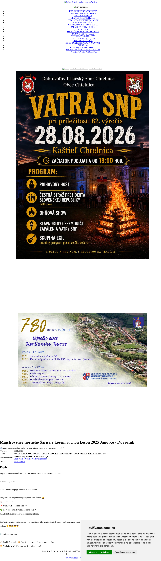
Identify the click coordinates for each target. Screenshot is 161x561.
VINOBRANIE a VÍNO (83, 22)
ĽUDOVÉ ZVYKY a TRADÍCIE (83, 11)
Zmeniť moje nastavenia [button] (125, 552)
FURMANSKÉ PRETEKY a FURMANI (83, 50)
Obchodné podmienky (76, 553)
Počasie (28, 459)
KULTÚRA (83, 29)
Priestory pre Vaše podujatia (92, 69)
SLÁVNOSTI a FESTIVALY (83, 18)
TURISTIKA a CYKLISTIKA (83, 38)
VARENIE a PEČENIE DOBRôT (83, 13)
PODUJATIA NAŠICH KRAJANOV (83, 20)
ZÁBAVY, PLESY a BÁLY (83, 34)
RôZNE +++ (83, 45)
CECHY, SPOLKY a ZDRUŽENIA (83, 25)
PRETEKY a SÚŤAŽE (83, 41)
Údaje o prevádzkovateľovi (55, 553)
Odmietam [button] (105, 552)
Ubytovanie (18, 459)
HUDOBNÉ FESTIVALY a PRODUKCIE (83, 43)
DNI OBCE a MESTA (83, 16)
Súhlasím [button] (93, 552)
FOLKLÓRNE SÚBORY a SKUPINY (83, 31)
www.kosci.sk (19, 461)
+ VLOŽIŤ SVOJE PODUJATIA (83, 52)
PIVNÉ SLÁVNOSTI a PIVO (83, 36)
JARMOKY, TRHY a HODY (83, 27)
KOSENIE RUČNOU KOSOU (83, 47)
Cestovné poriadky (39, 459)
